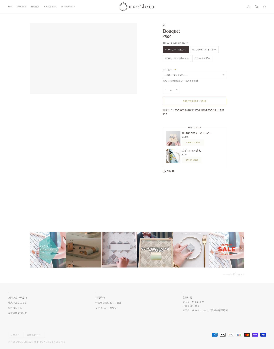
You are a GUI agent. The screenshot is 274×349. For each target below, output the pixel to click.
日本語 (14, 334)
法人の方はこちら (17, 302)
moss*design (18, 341)
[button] (21, 6)
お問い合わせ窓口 (17, 297)
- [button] (8, 292)
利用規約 (100, 297)
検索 (36, 341)
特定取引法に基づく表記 (108, 302)
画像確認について (17, 313)
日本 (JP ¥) (33, 334)
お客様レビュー (16, 307)
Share (171, 171)
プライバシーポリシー (107, 307)
